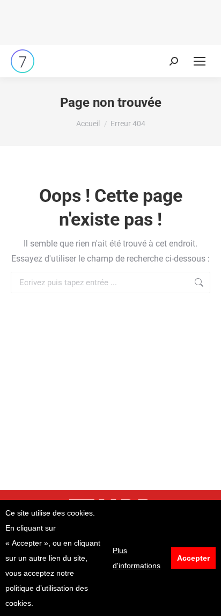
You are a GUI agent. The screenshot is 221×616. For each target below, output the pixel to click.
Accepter (193, 558)
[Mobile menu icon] (199, 61)
